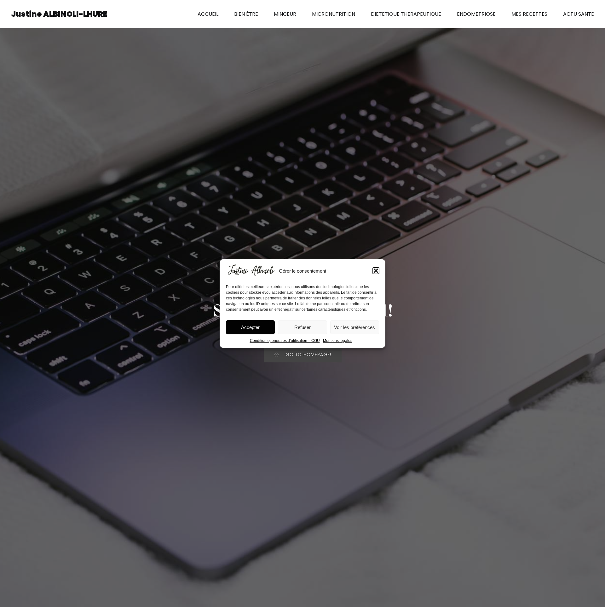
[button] (376, 271)
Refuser (302, 327)
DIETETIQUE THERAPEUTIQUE (406, 14)
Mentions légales (337, 340)
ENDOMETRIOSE (476, 14)
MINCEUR (285, 14)
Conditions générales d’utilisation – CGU (285, 340)
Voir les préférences (354, 327)
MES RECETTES (529, 14)
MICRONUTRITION (333, 14)
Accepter (250, 327)
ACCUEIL (208, 14)
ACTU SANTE (578, 14)
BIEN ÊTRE (246, 14)
